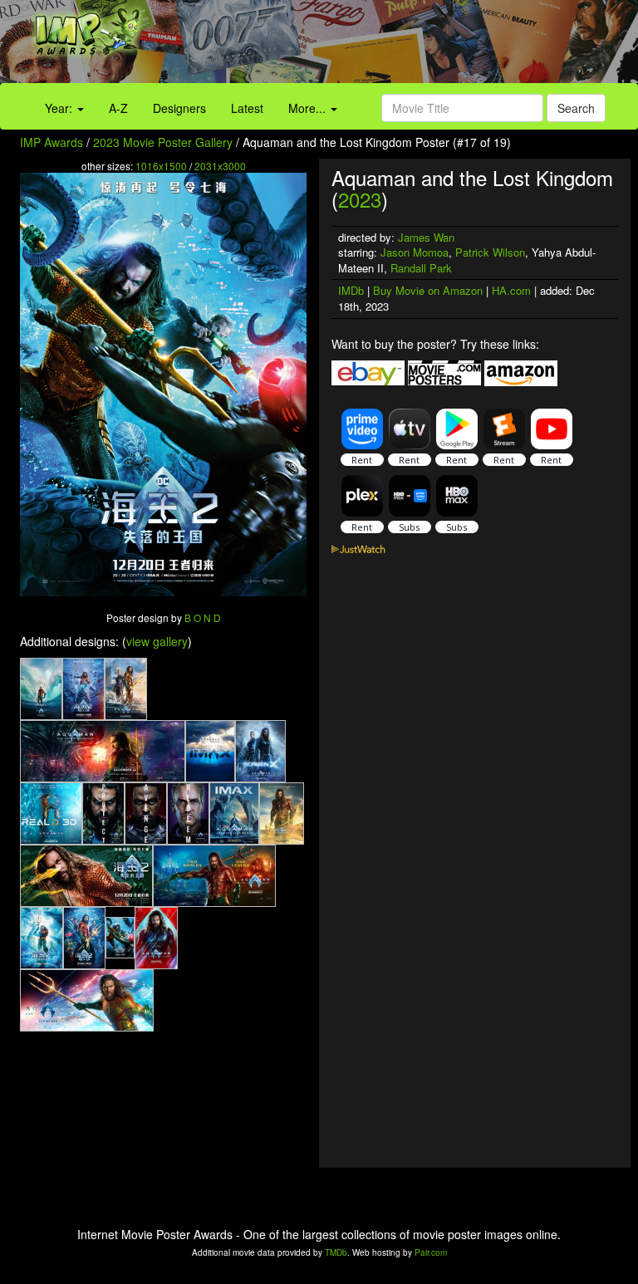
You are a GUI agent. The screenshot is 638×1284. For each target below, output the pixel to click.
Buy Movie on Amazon (428, 290)
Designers (179, 108)
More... (308, 108)
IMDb (351, 290)
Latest (247, 108)
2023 (359, 198)
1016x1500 (161, 166)
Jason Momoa (414, 252)
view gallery (157, 641)
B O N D (202, 617)
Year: (60, 108)
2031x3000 (220, 166)
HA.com (511, 290)
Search (576, 108)
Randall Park (421, 268)
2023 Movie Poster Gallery (163, 142)
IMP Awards (51, 142)
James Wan (426, 237)
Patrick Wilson (490, 252)
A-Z (118, 108)
